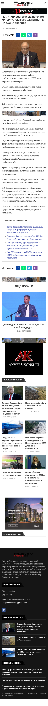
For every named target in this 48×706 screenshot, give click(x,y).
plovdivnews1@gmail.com (16, 602)
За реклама (7, 595)
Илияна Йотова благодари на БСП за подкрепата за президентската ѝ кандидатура (35, 477)
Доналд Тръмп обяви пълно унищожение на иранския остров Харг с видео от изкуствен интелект (12, 408)
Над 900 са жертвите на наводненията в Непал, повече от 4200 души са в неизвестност (35, 443)
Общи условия (8, 591)
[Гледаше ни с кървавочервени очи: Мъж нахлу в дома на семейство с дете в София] (12, 427)
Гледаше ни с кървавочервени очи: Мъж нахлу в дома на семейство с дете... (31, 651)
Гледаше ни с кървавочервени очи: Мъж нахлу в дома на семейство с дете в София (12, 443)
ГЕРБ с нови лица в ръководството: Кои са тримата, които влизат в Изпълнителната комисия (23, 246)
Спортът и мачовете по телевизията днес (11, 473)
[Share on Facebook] (18, 35)
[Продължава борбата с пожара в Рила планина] (35, 393)
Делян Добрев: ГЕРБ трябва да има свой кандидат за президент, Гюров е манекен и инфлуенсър (25, 230)
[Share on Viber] (35, 35)
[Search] (45, 3)
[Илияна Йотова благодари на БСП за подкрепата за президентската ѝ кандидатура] (35, 462)
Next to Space (8, 695)
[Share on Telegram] (29, 35)
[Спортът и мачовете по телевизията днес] (12, 462)
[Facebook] (4, 610)
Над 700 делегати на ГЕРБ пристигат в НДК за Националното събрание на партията (24, 255)
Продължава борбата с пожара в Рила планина (35, 405)
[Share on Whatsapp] (23, 35)
